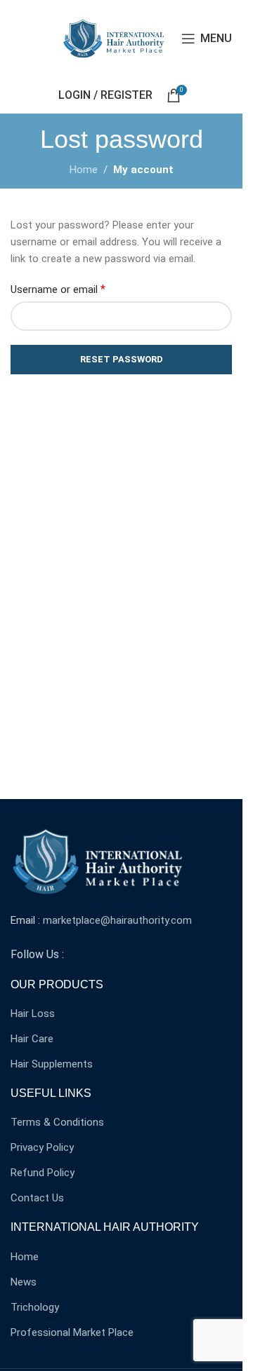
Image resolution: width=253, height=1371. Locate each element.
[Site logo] (114, 38)
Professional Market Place (72, 1332)
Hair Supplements (52, 1064)
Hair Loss (33, 1013)
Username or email (58, 289)
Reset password (121, 359)
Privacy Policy (42, 1147)
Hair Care (32, 1038)
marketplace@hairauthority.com (117, 920)
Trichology (35, 1307)
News (24, 1282)
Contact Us (37, 1198)
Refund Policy (42, 1172)
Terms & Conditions (57, 1122)
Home (84, 169)
